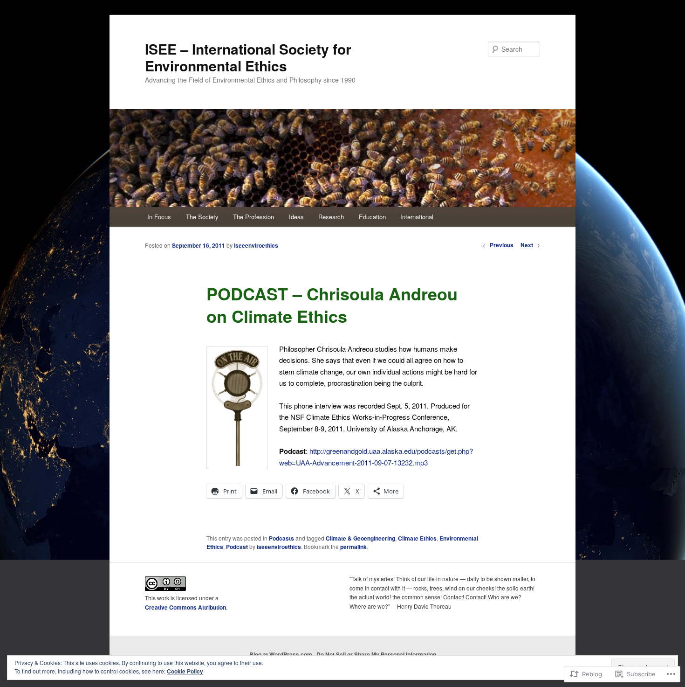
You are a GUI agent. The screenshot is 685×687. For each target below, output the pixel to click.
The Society (202, 216)
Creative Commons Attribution (185, 607)
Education (372, 216)
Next (530, 245)
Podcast (237, 546)
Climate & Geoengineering (360, 538)
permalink (353, 546)
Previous (498, 245)
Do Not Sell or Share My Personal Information (376, 654)
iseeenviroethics (256, 245)
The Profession (253, 216)
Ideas (296, 216)
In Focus (159, 216)
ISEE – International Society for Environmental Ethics (248, 57)
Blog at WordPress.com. (281, 654)
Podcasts (281, 538)
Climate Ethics (417, 538)
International (416, 216)
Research (331, 216)
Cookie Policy (185, 671)
